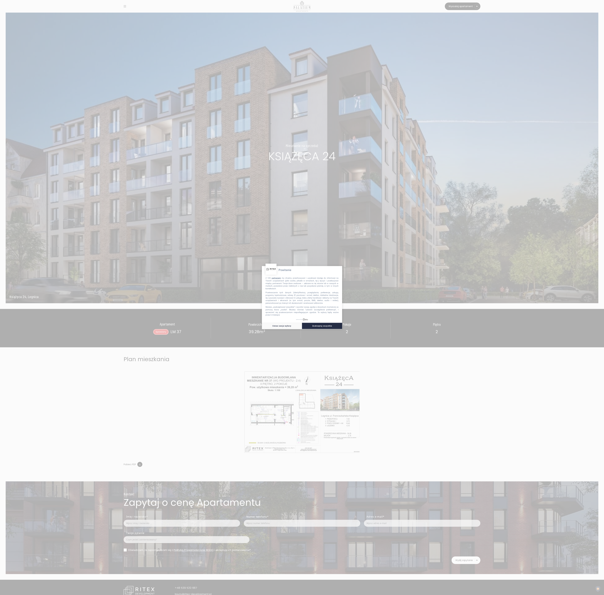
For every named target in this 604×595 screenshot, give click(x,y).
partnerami (276, 278)
